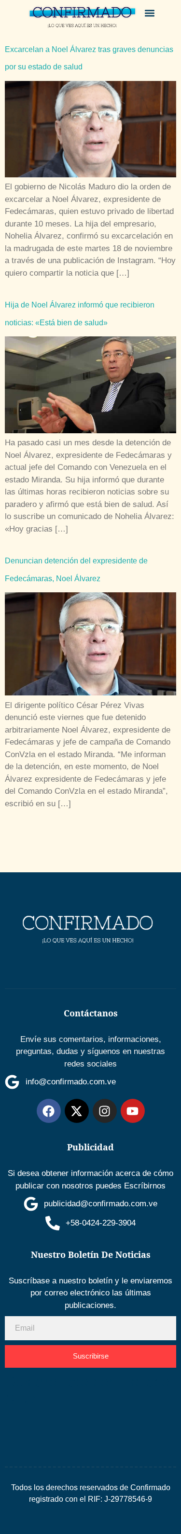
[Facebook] (49, 1111)
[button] (149, 13)
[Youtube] (133, 1111)
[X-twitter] (77, 1111)
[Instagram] (105, 1111)
